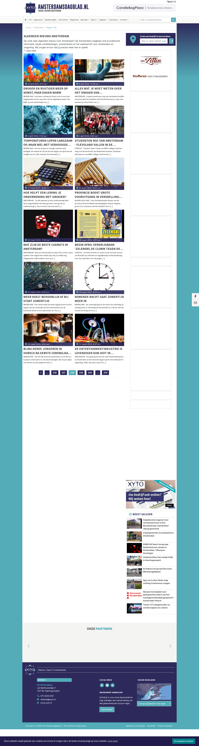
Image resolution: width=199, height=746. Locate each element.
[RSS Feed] (112, 617)
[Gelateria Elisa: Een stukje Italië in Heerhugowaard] (134, 492)
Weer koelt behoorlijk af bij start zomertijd (45, 299)
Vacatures (113, 20)
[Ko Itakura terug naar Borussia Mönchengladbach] (134, 504)
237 (63, 372)
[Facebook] (102, 617)
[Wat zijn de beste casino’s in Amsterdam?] (48, 226)
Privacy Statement (165, 657)
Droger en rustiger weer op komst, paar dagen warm (45, 90)
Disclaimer (151, 657)
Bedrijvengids (50, 20)
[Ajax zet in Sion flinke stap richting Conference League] (134, 515)
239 (81, 372)
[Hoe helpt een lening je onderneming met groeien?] (48, 174)
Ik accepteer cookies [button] (183, 741)
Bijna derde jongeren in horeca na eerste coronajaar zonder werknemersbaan (46, 351)
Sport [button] (93, 20)
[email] (195, 303)
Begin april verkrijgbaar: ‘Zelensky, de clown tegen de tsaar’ (97, 247)
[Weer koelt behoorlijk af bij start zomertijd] (48, 278)
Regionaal (74, 20)
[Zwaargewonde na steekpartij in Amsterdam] (134, 468)
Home (28, 27)
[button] (30, 51)
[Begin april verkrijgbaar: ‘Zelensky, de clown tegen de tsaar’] (99, 226)
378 (105, 372)
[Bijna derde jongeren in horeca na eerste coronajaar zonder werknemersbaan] (48, 330)
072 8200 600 (47, 627)
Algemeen (38, 20)
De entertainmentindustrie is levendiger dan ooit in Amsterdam (98, 351)
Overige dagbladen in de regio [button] (151, 635)
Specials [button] (84, 20)
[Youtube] (107, 617)
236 (55, 372)
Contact (123, 20)
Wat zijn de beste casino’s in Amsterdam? (45, 247)
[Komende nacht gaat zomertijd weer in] (99, 278)
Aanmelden (107, 641)
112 (30, 20)
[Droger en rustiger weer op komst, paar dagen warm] (48, 69)
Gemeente (63, 20)
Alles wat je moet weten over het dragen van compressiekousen (98, 90)
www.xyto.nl (46, 634)
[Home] (25, 19)
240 (90, 372)
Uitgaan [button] (102, 20)
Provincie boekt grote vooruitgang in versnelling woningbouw (97, 195)
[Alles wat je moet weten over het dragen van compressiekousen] (99, 69)
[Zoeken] (173, 20)
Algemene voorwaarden (135, 657)
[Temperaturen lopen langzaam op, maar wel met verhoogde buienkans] (48, 122)
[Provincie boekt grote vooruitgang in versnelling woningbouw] (99, 174)
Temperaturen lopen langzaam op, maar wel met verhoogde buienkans (47, 143)
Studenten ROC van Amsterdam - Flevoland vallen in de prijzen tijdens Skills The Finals (99, 143)
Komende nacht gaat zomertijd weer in (99, 299)
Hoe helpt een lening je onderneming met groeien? (44, 195)
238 (73, 372)
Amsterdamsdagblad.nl (63, 6)
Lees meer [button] (113, 741)
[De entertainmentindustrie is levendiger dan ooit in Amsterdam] (99, 330)
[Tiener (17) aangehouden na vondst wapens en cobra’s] (134, 540)
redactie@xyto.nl (48, 631)
